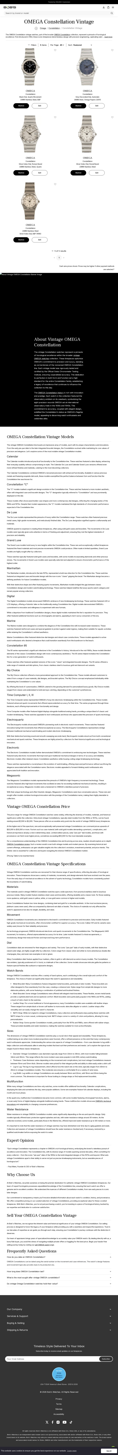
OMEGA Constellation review (18, 844)
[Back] (36, 28)
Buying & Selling (15, 1323)
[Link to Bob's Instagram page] (58, 1422)
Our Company (14, 1309)
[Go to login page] (103, 7)
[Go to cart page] (108, 7)
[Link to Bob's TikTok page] (71, 1422)
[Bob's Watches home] (10, 7)
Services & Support (17, 1316)
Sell (39, 106)
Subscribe (106, 1359)
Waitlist (21, 106)
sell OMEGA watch (42, 1245)
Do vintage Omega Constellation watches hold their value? (32, 1284)
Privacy (59, 1399)
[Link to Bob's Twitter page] (47, 1422)
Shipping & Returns (17, 1330)
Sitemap (58, 1409)
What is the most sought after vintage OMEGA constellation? (33, 1277)
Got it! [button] (109, 1451)
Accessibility (58, 1414)
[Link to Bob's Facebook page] (52, 1422)
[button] (107, 37)
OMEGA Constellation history (51, 393)
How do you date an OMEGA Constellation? (26, 1257)
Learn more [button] (72, 1451)
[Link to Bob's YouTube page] (64, 1422)
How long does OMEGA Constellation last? (25, 1271)
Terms (59, 1404)
